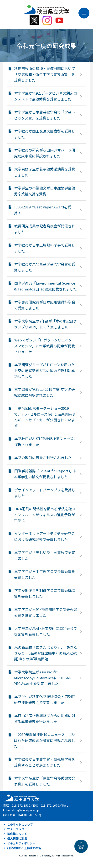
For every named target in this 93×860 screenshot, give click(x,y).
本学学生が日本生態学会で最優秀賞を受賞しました (44, 574)
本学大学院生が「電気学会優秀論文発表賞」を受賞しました (44, 781)
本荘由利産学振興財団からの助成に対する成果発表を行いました (44, 718)
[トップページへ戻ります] (46, 8)
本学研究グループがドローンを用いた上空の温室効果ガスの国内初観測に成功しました (44, 370)
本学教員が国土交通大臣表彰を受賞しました (44, 134)
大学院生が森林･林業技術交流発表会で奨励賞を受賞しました (45, 631)
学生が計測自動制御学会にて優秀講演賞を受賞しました (44, 593)
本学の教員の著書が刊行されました (43, 457)
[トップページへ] (20, 797)
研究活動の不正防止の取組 (24, 848)
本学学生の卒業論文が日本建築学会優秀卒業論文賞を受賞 (44, 190)
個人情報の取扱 (17, 838)
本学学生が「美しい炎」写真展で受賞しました (44, 555)
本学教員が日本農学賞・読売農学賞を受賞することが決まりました (44, 762)
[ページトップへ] (81, 846)
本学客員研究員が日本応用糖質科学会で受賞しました (44, 304)
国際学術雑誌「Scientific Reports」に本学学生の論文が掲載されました (45, 473)
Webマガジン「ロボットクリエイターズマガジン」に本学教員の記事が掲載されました (44, 345)
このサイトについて (20, 824)
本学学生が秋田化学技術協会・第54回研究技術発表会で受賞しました (44, 699)
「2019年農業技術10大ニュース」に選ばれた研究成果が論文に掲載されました (45, 740)
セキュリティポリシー (21, 843)
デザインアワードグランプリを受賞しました (44, 492)
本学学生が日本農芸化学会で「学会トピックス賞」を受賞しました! (44, 115)
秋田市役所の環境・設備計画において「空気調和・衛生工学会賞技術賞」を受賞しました (44, 74)
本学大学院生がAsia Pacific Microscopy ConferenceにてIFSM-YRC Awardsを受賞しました (42, 677)
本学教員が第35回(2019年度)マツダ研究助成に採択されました (44, 392)
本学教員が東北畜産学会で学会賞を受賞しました (44, 267)
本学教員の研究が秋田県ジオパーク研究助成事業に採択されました (44, 152)
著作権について (17, 834)
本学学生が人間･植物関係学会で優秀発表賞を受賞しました (45, 612)
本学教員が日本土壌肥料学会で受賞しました (44, 248)
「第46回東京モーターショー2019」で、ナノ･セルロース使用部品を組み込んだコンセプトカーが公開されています (45, 417)
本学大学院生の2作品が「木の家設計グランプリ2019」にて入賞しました (45, 323)
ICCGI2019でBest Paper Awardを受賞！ (42, 209)
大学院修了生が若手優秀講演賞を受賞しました (44, 171)
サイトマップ (15, 829)
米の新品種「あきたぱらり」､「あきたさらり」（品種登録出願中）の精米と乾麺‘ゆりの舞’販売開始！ (45, 653)
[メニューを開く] (81, 13)
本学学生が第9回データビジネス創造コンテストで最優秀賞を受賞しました (45, 96)
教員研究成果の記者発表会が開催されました (44, 228)
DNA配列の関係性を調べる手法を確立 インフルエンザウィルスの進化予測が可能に (45, 514)
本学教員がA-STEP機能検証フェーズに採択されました (45, 441)
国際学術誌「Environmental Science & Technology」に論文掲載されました (45, 286)
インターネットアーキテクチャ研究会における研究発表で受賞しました (44, 536)
